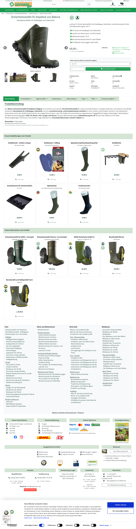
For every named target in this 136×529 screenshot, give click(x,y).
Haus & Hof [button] (42, 10)
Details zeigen (104, 525)
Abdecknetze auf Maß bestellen (17, 357)
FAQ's (93, 99)
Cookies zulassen (120, 505)
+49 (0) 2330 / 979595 (17, 478)
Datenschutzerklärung (41, 518)
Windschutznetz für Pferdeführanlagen (52, 374)
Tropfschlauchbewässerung (80, 384)
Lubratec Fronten (44, 350)
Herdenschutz (107, 383)
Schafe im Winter (12, 367)
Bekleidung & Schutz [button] (89, 10)
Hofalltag (73, 391)
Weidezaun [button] (9, 10)
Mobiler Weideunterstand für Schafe (18, 373)
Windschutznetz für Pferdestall (49, 376)
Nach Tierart (107, 371)
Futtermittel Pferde (12, 396)
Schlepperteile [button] (22, 10)
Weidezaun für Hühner (110, 352)
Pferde (7, 385)
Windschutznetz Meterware (48, 342)
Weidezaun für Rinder (110, 332)
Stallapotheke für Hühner (15, 344)
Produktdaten (25, 99)
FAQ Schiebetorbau (77, 344)
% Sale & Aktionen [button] (123, 10)
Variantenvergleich (108, 99)
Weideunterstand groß (14, 382)
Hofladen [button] (53, 10)
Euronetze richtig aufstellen (15, 355)
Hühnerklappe (11, 350)
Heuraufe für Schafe (13, 365)
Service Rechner (87, 454)
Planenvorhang (43, 358)
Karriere (12, 433)
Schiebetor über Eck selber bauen (82, 342)
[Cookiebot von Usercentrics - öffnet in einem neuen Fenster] (12, 525)
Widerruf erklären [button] (30, 490)
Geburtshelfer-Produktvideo (16, 406)
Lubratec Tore (43, 367)
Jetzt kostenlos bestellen (122, 442)
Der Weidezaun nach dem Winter (114, 336)
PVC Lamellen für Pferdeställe (48, 379)
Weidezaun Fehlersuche (111, 345)
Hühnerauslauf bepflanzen (15, 342)
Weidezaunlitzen (108, 341)
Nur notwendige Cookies (121, 511)
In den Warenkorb (108, 69)
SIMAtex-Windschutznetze (47, 344)
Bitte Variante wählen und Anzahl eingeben (83, 60)
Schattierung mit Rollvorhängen (49, 356)
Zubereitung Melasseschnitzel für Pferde (20, 394)
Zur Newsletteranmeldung (116, 485)
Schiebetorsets (76, 346)
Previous (5, 48)
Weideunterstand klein (14, 378)
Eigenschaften (41, 99)
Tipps (83, 99)
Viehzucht (9, 402)
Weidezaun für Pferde (13, 392)
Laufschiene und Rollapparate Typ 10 (84, 360)
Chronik (12, 431)
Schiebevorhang (44, 362)
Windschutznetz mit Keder (47, 339)
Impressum (28, 518)
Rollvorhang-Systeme (45, 360)
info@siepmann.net (34, 486)
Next (66, 48)
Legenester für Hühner (14, 353)
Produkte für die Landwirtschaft (81, 334)
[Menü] (9, 511)
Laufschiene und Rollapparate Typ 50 (84, 367)
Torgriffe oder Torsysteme (112, 343)
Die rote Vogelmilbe (13, 346)
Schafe (7, 362)
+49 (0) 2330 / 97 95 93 (44, 478)
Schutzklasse (117, 76)
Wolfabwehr (10, 376)
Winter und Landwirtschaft (79, 330)
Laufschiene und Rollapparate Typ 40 (84, 365)
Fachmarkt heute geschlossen (103, 1)
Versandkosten (80, 51)
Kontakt (12, 428)
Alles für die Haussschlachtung (80, 332)
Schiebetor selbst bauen (79, 339)
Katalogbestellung (122, 420)
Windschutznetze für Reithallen (49, 381)
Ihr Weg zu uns (15, 426)
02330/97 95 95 (69, 1)
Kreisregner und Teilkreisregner (82, 386)
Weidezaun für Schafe (13, 369)
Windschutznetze (44, 333)
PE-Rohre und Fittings (78, 388)
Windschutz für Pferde (14, 390)
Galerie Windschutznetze (47, 335)
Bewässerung (74, 377)
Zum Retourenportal (120, 451)
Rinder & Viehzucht (12, 399)
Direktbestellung (47, 1)
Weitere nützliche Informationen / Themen (68, 413)
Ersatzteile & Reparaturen (51, 426)
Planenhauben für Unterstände (16, 334)
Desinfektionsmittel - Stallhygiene (17, 332)
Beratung (45, 428)
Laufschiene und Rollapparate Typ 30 (84, 362)
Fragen (44, 424)
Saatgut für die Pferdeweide (15, 388)
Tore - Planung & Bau (77, 337)
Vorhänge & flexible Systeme (48, 353)
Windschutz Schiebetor (46, 369)
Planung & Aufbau (109, 355)
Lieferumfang (71, 99)
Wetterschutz (74, 372)
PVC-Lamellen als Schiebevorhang (50, 365)
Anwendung (56, 99)
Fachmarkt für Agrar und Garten (21, 424)
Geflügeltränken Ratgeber (15, 339)
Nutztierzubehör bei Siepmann (16, 330)
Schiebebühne (76, 369)
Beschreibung (10, 99)
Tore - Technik (75, 356)
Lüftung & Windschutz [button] (69, 10)
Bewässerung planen (78, 382)
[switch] (59, 525)
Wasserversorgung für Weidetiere (18, 380)
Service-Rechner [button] (106, 10)
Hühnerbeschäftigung (13, 348)
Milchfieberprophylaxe (14, 404)
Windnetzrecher (43, 330)
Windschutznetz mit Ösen (47, 337)
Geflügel (8, 337)
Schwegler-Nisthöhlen (78, 398)
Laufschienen (75, 348)
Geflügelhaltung (11, 359)
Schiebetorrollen (77, 358)
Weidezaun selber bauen (111, 339)
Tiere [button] (33, 10)
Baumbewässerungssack (79, 379)
